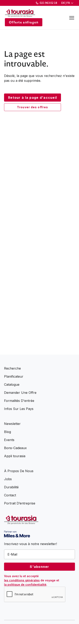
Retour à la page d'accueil (32, 98)
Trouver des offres (32, 107)
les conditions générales (22, 580)
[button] (67, 3)
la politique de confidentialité (25, 584)
